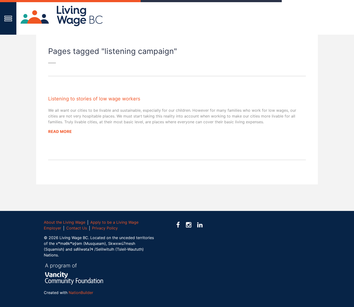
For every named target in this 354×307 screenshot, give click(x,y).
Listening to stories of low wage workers (94, 99)
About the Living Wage (64, 222)
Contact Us (76, 228)
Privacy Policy (105, 228)
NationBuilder (81, 292)
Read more (60, 131)
